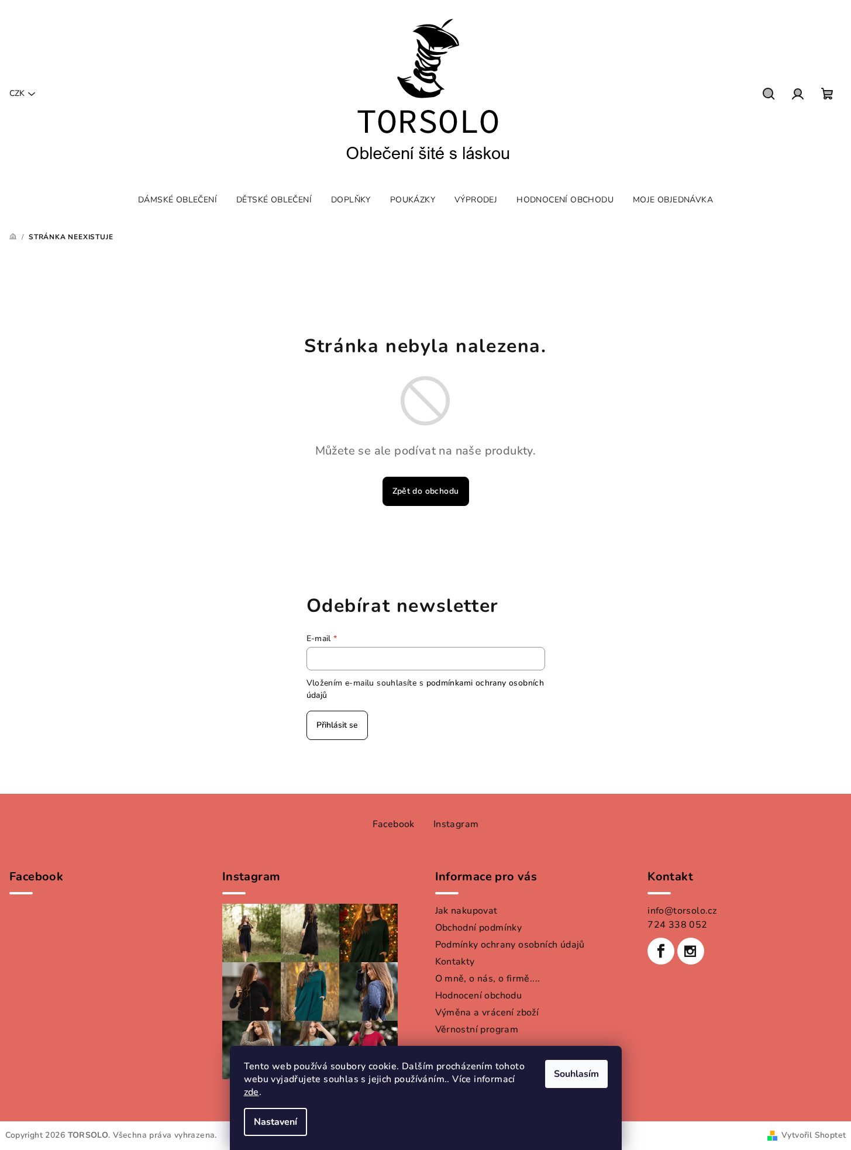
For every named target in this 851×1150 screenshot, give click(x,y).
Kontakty (455, 961)
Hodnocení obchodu (478, 995)
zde (251, 1092)
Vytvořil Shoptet (813, 1135)
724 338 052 (677, 924)
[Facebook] (660, 951)
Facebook (394, 824)
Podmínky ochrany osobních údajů (510, 944)
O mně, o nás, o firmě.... (487, 978)
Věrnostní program (477, 1029)
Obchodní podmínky (478, 927)
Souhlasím (576, 1074)
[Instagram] (690, 951)
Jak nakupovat (466, 910)
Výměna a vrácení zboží (487, 1012)
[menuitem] (177, 200)
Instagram (456, 824)
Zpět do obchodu (425, 491)
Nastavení (275, 1121)
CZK (17, 93)
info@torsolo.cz (681, 910)
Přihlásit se (337, 725)
